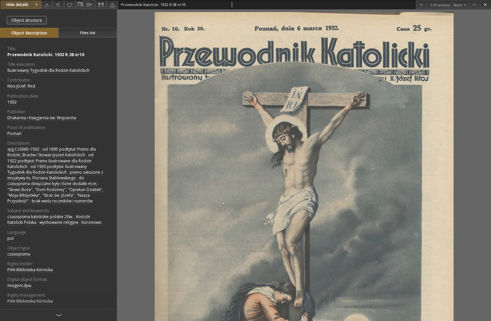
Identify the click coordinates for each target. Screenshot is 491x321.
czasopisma (18, 254)
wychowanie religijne (58, 222)
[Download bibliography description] (89, 4)
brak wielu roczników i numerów (62, 201)
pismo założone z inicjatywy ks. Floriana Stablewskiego (55, 175)
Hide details (17, 4)
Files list (87, 32)
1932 (12, 102)
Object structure (26, 20)
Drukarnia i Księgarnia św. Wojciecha (41, 118)
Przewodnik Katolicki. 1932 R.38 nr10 (45, 54)
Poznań (14, 133)
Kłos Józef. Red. (21, 86)
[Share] (58, 4)
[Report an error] (112, 4)
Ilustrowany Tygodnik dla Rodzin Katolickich (48, 70)
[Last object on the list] (474, 4)
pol (10, 238)
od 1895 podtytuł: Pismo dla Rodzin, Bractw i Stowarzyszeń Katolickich (51, 152)
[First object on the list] (421, 4)
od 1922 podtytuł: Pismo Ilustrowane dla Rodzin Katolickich (50, 160)
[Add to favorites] (69, 4)
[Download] (46, 4)
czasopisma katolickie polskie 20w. (40, 216)
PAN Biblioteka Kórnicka (30, 270)
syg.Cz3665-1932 (23, 149)
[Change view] (79, 4)
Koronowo (91, 222)
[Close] (485, 4)
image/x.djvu (19, 285)
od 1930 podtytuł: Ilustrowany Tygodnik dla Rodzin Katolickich (47, 169)
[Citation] (101, 4)
